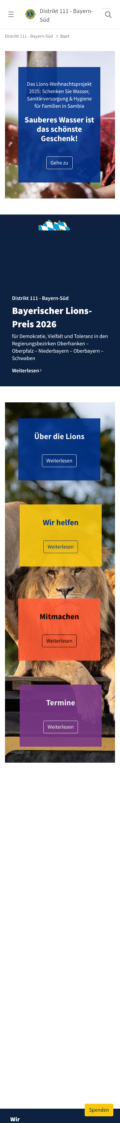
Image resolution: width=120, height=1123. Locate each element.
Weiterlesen (59, 460)
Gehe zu (59, 162)
